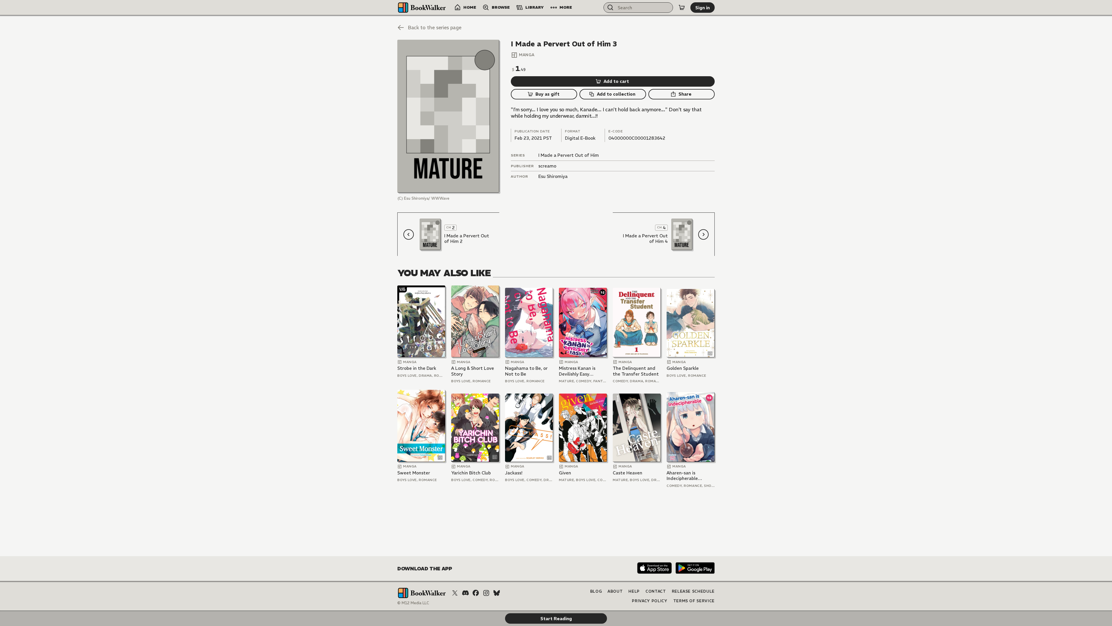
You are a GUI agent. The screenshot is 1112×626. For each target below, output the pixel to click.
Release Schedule (693, 591)
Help (634, 591)
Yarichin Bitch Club (471, 473)
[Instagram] (486, 592)
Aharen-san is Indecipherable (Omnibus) (682, 475)
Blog (596, 591)
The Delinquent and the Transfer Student (636, 371)
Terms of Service (694, 601)
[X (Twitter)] (454, 592)
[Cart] (681, 7)
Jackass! (513, 473)
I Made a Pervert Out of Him (568, 155)
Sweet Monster (413, 473)
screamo (547, 166)
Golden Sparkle (683, 368)
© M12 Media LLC (413, 603)
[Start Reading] (448, 116)
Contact (655, 591)
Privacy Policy (649, 601)
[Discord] (465, 592)
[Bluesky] (496, 592)
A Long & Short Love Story (472, 371)
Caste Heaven (627, 473)
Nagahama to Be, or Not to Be (526, 371)
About (615, 591)
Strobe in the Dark (416, 368)
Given (565, 473)
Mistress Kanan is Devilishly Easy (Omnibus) (577, 371)
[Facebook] (475, 592)
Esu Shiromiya (553, 176)
